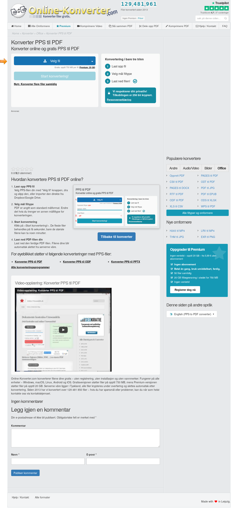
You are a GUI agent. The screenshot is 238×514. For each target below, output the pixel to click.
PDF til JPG (208, 188)
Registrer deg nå (185, 290)
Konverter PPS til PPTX (125, 261)
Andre (173, 168)
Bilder (208, 168)
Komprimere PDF (179, 26)
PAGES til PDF (209, 175)
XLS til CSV (176, 206)
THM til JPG (177, 237)
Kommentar (18, 425)
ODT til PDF (208, 182)
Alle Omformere (40, 26)
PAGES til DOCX (179, 188)
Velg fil (53, 60)
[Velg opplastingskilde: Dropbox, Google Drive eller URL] (92, 60)
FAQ (224, 26)
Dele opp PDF (150, 26)
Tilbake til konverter (116, 236)
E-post (91, 454)
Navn (15, 454)
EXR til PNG (208, 237)
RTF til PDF (177, 194)
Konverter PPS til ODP (77, 261)
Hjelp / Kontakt (207, 26)
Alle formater (42, 497)
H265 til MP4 (177, 231)
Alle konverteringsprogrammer (30, 267)
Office (222, 168)
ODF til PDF (177, 200)
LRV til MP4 (208, 231)
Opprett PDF (177, 175)
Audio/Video (191, 168)
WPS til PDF (208, 206)
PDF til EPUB (208, 194)
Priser (140, 18)
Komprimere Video (91, 26)
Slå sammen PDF (122, 26)
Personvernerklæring (119, 99)
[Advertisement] (85, 139)
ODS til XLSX (208, 200)
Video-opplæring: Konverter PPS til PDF (40, 290)
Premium (65, 26)
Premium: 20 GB (87, 67)
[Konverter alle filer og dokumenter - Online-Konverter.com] (63, 11)
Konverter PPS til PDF (28, 261)
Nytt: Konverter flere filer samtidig (35, 84)
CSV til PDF (176, 182)
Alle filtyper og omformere (197, 213)
